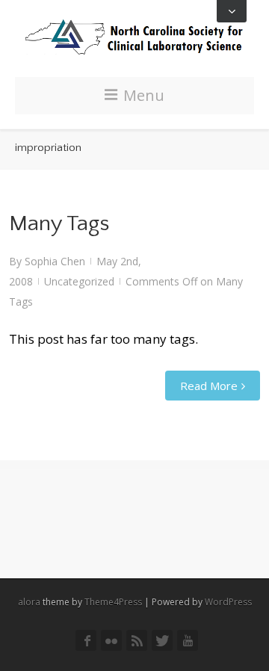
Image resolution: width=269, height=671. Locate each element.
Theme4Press (113, 602)
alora (29, 602)
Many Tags (59, 223)
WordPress (228, 602)
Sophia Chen (55, 261)
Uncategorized (79, 281)
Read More (209, 385)
